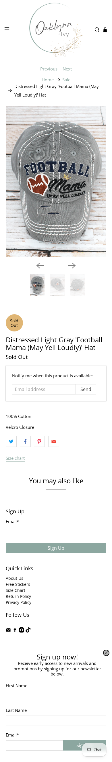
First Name (16, 685)
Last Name (16, 710)
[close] (106, 653)
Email (12, 735)
